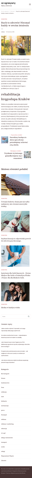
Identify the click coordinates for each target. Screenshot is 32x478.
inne (2, 396)
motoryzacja (5, 406)
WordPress (22, 473)
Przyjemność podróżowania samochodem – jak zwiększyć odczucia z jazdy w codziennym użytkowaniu (14, 353)
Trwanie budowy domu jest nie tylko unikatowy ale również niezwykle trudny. (15, 204)
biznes (3, 378)
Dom (2, 387)
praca (3, 410)
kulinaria (4, 401)
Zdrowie (4, 19)
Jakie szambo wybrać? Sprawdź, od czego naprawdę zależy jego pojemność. (13, 329)
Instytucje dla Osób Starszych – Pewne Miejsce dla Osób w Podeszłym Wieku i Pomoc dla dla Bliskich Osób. (16, 275)
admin (3, 32)
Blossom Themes (5, 473)
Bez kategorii (5, 374)
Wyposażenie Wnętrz (7, 456)
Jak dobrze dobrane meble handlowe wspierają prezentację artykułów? (14, 361)
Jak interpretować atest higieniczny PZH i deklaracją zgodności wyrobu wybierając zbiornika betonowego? (15, 344)
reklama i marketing (7, 424)
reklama (3, 419)
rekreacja (4, 428)
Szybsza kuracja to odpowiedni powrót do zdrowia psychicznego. (16, 239)
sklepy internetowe (7, 437)
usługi (3, 451)
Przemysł (4, 415)
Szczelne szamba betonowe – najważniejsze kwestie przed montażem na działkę (14, 336)
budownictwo (5, 383)
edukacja (4, 392)
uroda (3, 447)
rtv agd (3, 433)
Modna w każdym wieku (10, 307)
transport (4, 442)
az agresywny (8, 3)
